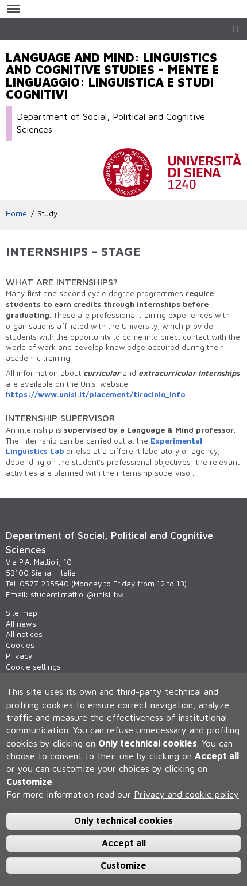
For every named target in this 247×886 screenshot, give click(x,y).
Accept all (124, 843)
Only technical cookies (123, 820)
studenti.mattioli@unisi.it (73, 594)
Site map (21, 612)
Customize (123, 865)
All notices (24, 634)
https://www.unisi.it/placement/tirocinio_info (95, 394)
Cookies (20, 645)
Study (47, 213)
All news (21, 623)
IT (237, 28)
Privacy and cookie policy (186, 794)
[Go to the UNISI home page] (172, 191)
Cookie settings (33, 666)
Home (16, 213)
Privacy (19, 655)
